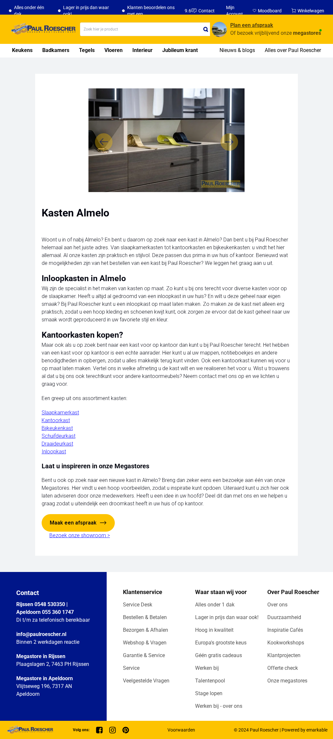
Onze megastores (287, 681)
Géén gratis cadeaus (218, 655)
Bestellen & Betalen (145, 617)
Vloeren (113, 50)
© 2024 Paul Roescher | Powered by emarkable (280, 730)
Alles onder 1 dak (214, 605)
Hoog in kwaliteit (214, 630)
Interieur (142, 50)
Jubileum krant (180, 50)
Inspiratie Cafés (285, 630)
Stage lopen (208, 693)
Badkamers (55, 50)
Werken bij (207, 668)
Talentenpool (210, 681)
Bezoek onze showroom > (79, 535)
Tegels (87, 50)
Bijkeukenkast (57, 428)
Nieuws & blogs (237, 50)
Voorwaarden (181, 730)
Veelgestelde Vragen (146, 681)
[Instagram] (112, 730)
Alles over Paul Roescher (293, 50)
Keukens (22, 50)
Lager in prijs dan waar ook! (227, 617)
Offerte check (282, 668)
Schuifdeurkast (58, 436)
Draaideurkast (57, 444)
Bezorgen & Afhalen (145, 630)
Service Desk (137, 605)
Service (131, 668)
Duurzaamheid (284, 617)
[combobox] (145, 29)
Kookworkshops (285, 643)
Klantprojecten (283, 655)
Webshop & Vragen (144, 643)
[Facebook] (99, 730)
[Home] (42, 29)
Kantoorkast (56, 420)
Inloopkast (54, 451)
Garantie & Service (144, 655)
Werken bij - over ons (218, 706)
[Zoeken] (205, 29)
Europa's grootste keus (220, 643)
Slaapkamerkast (60, 412)
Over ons (277, 605)
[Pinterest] (125, 730)
